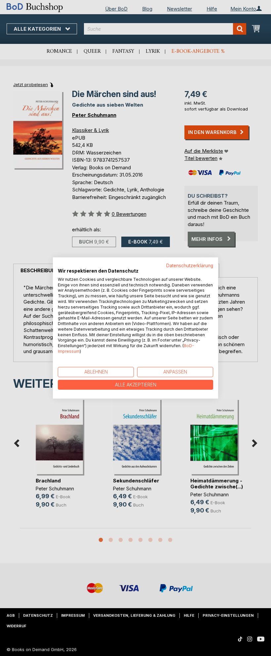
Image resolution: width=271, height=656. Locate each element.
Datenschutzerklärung (189, 265)
